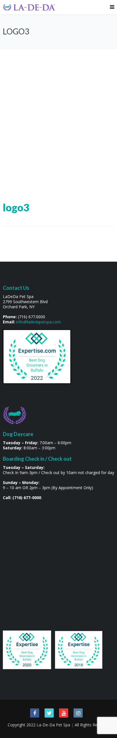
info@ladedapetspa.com (38, 321)
